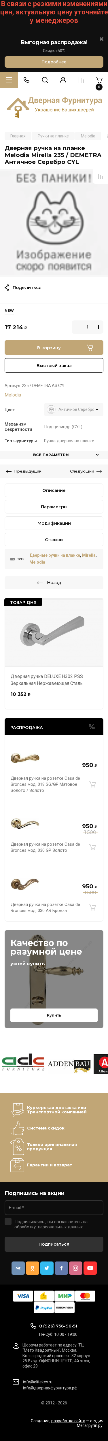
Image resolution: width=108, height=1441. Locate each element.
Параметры (54, 506)
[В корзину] (92, 784)
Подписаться (54, 1244)
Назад (54, 582)
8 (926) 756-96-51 (58, 1326)
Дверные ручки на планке (54, 555)
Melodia (13, 395)
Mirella (89, 555)
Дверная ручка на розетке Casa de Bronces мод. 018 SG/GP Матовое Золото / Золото (45, 784)
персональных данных (60, 1227)
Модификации (54, 523)
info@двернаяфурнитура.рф (50, 1388)
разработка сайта (68, 1421)
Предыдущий (27, 471)
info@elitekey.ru (37, 1382)
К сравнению (100, 176)
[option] (54, 223)
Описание (54, 490)
